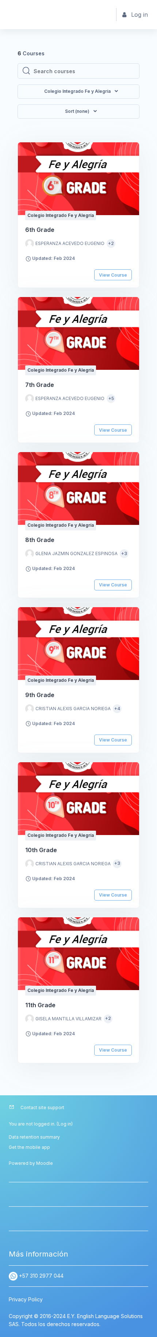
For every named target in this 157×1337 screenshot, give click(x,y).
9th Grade (39, 695)
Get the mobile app (29, 1147)
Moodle (44, 1163)
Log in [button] (139, 14)
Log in (64, 1124)
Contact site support (42, 1107)
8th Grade (39, 539)
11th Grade (40, 1005)
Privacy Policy (26, 1299)
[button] (78, 111)
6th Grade (39, 229)
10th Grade (41, 850)
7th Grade (39, 384)
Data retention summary (34, 1137)
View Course (113, 275)
